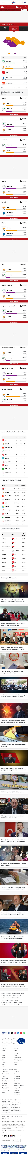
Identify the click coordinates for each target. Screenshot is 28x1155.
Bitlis (3, 1000)
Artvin (19, 995)
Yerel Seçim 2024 (6, 1112)
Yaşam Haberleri (6, 1104)
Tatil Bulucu (17, 1076)
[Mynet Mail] (25, 2)
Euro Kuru (4, 1085)
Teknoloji (16, 1048)
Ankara (9, 995)
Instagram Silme (18, 1088)
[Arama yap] (20, 2)
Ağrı (23, 993)
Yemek (3, 1053)
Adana (3, 993)
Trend (3, 1060)
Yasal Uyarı (4, 1118)
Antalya (14, 995)
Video (3, 1067)
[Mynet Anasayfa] (14, 2)
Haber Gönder (22, 1041)
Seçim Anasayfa (5, 24)
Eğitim (3, 1062)
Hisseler (4, 1076)
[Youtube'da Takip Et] (21, 1033)
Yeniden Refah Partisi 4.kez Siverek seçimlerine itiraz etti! (13, 745)
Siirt (12, 24)
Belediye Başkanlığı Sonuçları (5, 28)
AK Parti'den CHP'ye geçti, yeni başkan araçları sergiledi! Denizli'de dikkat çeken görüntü (13, 695)
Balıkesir (8, 998)
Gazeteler (16, 1062)
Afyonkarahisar (16, 993)
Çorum (15, 1002)
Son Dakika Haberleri (7, 1046)
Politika (14, 1103)
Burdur (11, 1000)
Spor (3, 1064)
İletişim (3, 1116)
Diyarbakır (4, 1005)
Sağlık (15, 1050)
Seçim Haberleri (17, 1057)
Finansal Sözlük (6, 1074)
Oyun (15, 1069)
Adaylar (23, 28)
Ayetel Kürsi (17, 1092)
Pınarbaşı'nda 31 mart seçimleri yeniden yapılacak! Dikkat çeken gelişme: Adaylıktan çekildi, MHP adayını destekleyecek (13, 649)
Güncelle (25, 9)
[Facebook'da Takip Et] (9, 1033)
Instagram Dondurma (19, 1085)
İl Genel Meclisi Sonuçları (14, 29)
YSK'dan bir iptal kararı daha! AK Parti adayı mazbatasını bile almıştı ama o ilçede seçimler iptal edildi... (13, 889)
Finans (3, 1050)
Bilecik (13, 998)
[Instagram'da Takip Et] (15, 1033)
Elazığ (15, 1005)
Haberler (4, 1048)
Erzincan (20, 1005)
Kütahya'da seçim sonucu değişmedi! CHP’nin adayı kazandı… (13, 864)
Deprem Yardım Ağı (15, 1110)
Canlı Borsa (5, 1071)
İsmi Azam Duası (6, 1109)
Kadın (3, 1055)
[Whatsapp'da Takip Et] (24, 1033)
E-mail (15, 1064)
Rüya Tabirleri (5, 1088)
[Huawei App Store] (14, 1041)
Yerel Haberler (17, 1046)
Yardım (8, 1116)
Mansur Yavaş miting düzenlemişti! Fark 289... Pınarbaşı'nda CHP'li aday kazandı (13, 624)
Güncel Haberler (6, 1103)
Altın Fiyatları (5, 1081)
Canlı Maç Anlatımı (18, 1060)
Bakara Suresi (5, 1107)
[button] (5, 2)
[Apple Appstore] (9, 1041)
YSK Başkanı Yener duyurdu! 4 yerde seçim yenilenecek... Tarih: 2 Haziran (12, 816)
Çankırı (10, 1002)
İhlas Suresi (5, 1106)
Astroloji (16, 1053)
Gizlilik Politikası (18, 1116)
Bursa (16, 1000)
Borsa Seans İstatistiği (7, 1069)
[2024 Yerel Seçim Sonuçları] (2, 7)
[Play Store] (4, 1041)
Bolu (7, 1000)
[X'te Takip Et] (12, 1033)
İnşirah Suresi (15, 1104)
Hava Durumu (5, 1090)
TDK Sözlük (16, 1090)
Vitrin (15, 1055)
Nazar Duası (17, 1095)
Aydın (3, 998)
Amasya (3, 995)
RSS (8, 1118)
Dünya (19, 1103)
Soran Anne (16, 1074)
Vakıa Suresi (13, 1106)
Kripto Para (5, 1078)
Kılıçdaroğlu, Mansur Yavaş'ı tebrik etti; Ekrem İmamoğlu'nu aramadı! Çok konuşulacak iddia (13, 961)
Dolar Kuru (4, 1083)
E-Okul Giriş (17, 1083)
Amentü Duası (5, 1110)
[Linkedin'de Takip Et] (18, 1033)
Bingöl (18, 998)
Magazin (4, 1057)
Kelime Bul (16, 1071)
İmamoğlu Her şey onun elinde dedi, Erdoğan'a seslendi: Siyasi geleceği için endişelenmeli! (13, 840)
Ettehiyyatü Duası (15, 1107)
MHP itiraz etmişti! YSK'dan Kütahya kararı (12, 792)
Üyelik (12, 1116)
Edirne (10, 1005)
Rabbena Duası (16, 1109)
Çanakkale (4, 1002)
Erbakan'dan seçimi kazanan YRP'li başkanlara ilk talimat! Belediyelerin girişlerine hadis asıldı (13, 914)
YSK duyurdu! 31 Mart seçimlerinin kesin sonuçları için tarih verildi (12, 672)
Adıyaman (9, 993)
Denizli (20, 1002)
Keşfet (3, 1092)
